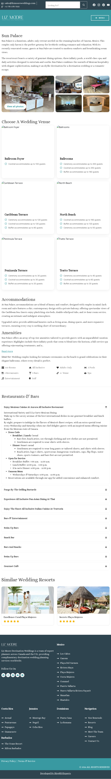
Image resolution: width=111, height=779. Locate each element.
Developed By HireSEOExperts (55, 773)
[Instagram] (98, 5)
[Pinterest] (103, 5)
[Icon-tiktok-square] (22, 675)
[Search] (83, 4)
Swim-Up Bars (11, 528)
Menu (102, 18)
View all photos (15, 106)
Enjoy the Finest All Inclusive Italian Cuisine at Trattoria (33, 509)
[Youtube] (108, 5)
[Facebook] (94, 5)
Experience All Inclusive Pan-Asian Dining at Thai (29, 499)
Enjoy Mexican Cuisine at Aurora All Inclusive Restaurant (33, 407)
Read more (7, 351)
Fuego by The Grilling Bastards (20, 489)
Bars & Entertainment (15, 518)
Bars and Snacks (12, 547)
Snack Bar (9, 537)
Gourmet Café (11, 566)
